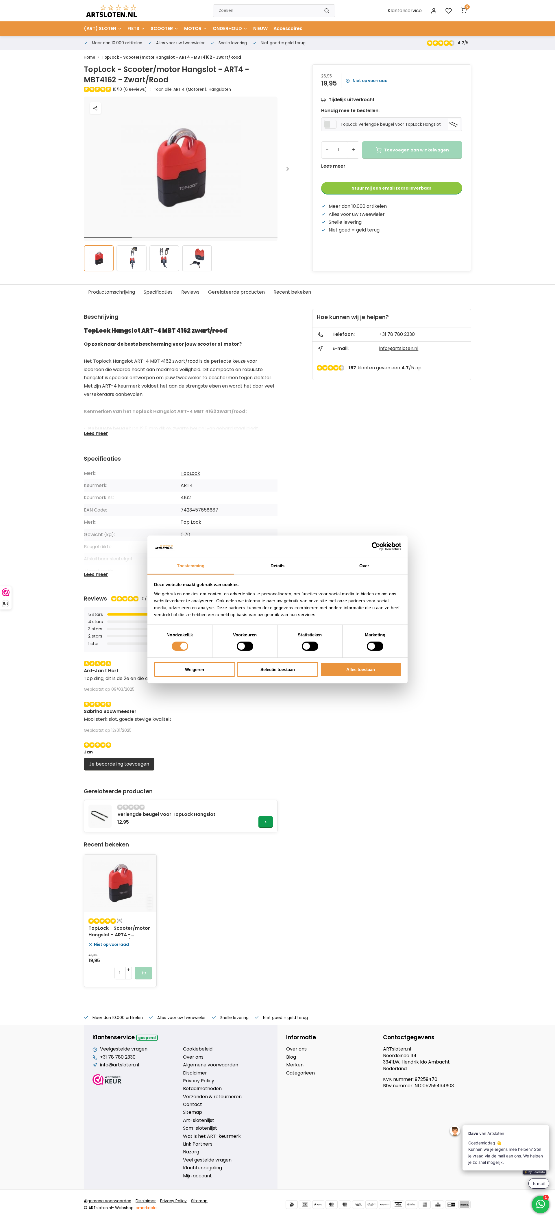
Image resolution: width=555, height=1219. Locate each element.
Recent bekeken (292, 292)
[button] (287, 169)
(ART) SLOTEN (100, 28)
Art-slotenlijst (198, 1120)
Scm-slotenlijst (200, 1128)
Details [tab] (278, 565)
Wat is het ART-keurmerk (212, 1136)
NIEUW (260, 28)
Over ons (193, 1057)
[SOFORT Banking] (371, 1204)
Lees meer (333, 166)
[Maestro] (345, 1204)
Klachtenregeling (202, 1168)
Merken (295, 1065)
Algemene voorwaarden (210, 1065)
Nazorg (191, 1152)
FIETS (133, 28)
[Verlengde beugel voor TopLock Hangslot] (100, 816)
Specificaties (158, 292)
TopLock (190, 473)
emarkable (146, 1208)
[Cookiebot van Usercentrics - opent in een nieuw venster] (376, 546)
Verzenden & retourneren (212, 1097)
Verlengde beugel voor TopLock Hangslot (166, 814)
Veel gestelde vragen (207, 1160)
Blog (291, 1057)
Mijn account (197, 1176)
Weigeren (194, 669)
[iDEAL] (292, 1204)
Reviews (190, 292)
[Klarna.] (464, 1204)
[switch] (245, 646)
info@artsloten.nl (398, 348)
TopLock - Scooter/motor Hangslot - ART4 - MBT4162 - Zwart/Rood (171, 57)
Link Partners (197, 1144)
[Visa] (358, 1204)
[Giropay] (451, 1204)
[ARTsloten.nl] (111, 10)
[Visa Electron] (398, 1204)
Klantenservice (405, 10)
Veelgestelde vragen (123, 1049)
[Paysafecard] (385, 1204)
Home (89, 57)
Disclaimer (195, 1073)
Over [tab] (364, 565)
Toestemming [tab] (190, 565)
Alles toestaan (360, 669)
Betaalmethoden (202, 1088)
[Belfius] (411, 1204)
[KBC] (438, 1204)
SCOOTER (162, 28)
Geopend (147, 1037)
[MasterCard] (331, 1204)
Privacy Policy (198, 1081)
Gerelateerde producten (236, 292)
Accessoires (287, 28)
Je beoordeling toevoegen (119, 764)
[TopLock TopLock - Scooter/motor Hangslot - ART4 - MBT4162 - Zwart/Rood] (120, 883)
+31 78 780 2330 (397, 334)
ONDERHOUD (227, 28)
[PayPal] (318, 1204)
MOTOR (192, 28)
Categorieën (300, 1073)
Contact (192, 1104)
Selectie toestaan (277, 669)
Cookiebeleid (197, 1049)
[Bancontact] (305, 1204)
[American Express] (425, 1204)
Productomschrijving (111, 292)
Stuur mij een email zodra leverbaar (392, 188)
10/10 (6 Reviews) (130, 89)
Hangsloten (220, 89)
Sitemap (192, 1112)
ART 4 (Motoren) (190, 89)
